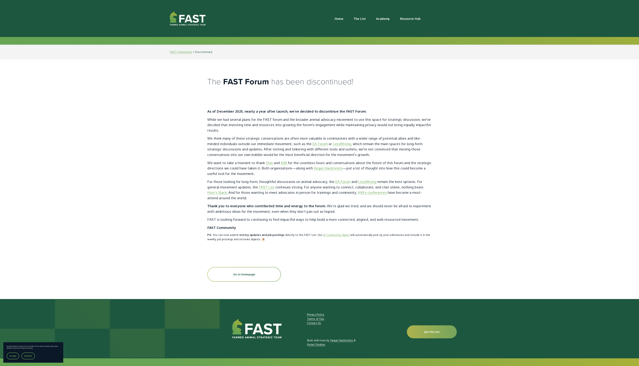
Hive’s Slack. (217, 192)
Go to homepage (244, 274)
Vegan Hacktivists (328, 168)
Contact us (457, 18)
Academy (383, 18)
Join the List (432, 332)
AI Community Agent (336, 235)
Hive (269, 163)
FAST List (266, 187)
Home (339, 18)
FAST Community (181, 52)
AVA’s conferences (372, 192)
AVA (284, 163)
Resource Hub (410, 18)
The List (360, 18)
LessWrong (342, 144)
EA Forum (320, 144)
